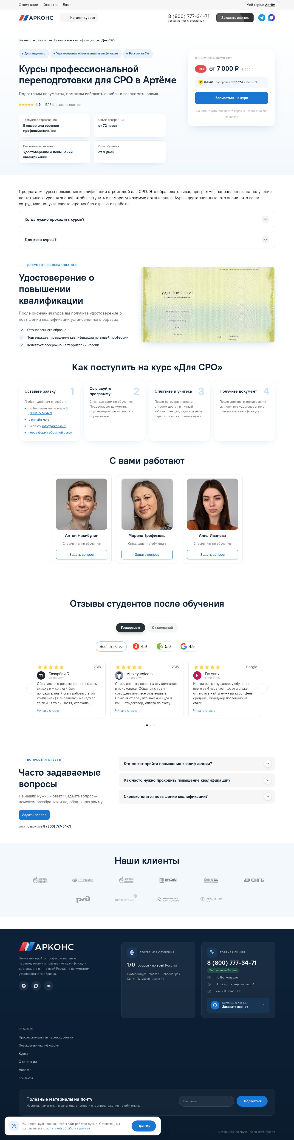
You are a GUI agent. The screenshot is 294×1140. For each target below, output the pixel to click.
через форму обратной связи (50, 432)
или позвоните (45, 826)
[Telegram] (23, 986)
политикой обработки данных (68, 1128)
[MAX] (36, 986)
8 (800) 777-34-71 (188, 16)
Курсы (23, 1054)
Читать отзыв (48, 710)
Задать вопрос (81, 554)
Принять (144, 1126)
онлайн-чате (40, 420)
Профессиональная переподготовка (46, 1037)
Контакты (50, 5)
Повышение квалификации (39, 1045)
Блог (66, 5)
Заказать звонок (235, 17)
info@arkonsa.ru (54, 426)
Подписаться (252, 1101)
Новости (25, 1070)
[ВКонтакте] (48, 986)
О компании (28, 5)
